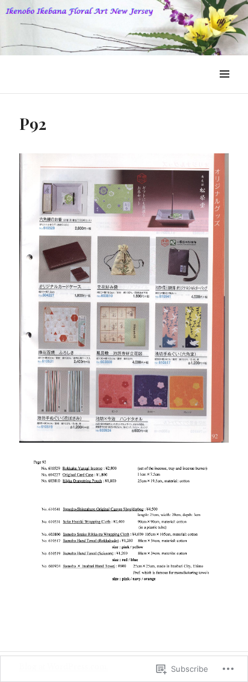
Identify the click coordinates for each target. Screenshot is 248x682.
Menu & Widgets (224, 87)
